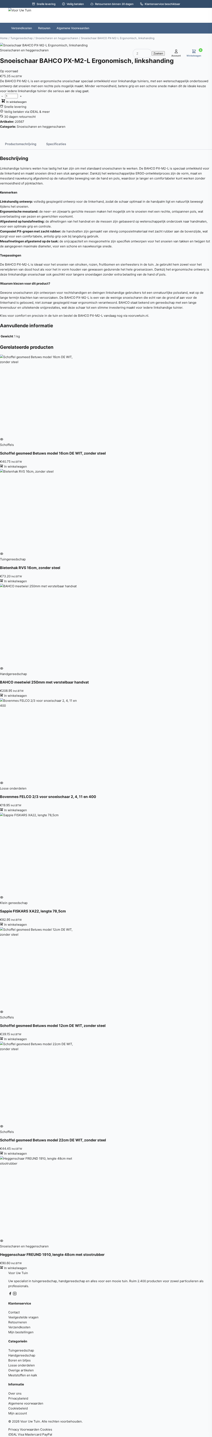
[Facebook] (10, 1294)
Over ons (15, 1393)
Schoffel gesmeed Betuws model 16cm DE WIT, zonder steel (53, 453)
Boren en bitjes (19, 1360)
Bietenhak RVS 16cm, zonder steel (30, 568)
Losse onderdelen (21, 1365)
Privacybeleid (18, 1398)
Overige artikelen (21, 1370)
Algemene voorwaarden (25, 1403)
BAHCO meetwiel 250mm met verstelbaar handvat (44, 682)
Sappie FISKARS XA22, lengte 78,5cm (33, 911)
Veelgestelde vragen (23, 1317)
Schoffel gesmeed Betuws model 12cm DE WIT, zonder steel (53, 1025)
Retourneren (17, 1322)
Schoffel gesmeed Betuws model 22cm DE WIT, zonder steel (53, 1140)
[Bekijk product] (1, 440)
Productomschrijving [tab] (20, 144)
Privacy (13, 1429)
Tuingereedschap (21, 1350)
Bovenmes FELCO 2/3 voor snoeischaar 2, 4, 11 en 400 (48, 796)
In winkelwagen (16, 102)
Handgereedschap (21, 1355)
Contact (14, 1312)
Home (4, 38)
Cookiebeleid (18, 1408)
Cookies (46, 1429)
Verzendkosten (19, 1327)
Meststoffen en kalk (22, 1375)
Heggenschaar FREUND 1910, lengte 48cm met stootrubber (52, 1254)
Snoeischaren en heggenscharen (41, 127)
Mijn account (17, 1413)
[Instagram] (15, 1294)
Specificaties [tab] (56, 144)
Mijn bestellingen (21, 1332)
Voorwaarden (29, 1429)
